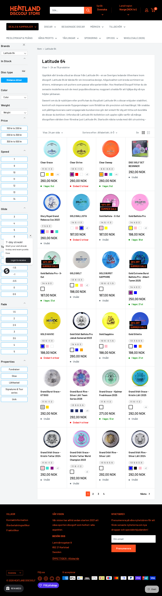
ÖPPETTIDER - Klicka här (65, 558)
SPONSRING (90, 37)
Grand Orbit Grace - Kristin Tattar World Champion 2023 (80, 456)
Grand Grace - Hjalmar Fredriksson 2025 (110, 393)
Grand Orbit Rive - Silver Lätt (108, 454)
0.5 (14, 294)
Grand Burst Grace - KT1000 (50, 393)
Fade (4, 304)
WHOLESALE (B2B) (134, 37)
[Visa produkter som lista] (148, 132)
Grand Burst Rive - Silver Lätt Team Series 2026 (79, 395)
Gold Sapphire (106, 334)
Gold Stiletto (135, 334)
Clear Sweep (105, 162)
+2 (87, 228)
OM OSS (110, 37)
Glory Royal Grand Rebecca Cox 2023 (50, 218)
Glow (14, 376)
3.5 (14, 338)
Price (4, 120)
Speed (5, 151)
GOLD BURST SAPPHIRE (106, 275)
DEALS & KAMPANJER (21, 26)
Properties (8, 361)
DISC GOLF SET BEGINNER (136, 164)
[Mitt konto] (146, 10)
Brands (5, 46)
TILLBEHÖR (115, 26)
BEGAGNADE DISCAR (73, 26)
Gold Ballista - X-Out (109, 216)
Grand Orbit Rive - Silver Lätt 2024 (138, 454)
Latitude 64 (9, 53)
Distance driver (14, 80)
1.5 (14, 311)
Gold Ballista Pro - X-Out (51, 275)
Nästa (143, 493)
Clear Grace (46, 162)
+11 (87, 411)
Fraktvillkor (12, 530)
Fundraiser (14, 369)
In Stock (6, 61)
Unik (14, 399)
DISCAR (48, 26)
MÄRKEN (95, 26)
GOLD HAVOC (47, 334)
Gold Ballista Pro (137, 216)
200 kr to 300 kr (14, 135)
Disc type (7, 72)
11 (14, 179)
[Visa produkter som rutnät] (143, 132)
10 (14, 172)
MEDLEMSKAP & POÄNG (19, 37)
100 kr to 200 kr (14, 128)
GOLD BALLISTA (78, 216)
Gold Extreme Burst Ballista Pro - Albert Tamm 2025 (139, 277)
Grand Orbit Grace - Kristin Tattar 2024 (50, 454)
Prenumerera (123, 548)
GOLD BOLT (76, 273)
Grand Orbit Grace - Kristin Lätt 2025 (139, 393)
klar (24, 45)
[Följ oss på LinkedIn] (58, 578)
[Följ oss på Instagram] (46, 578)
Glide (4, 209)
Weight (5, 105)
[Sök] (88, 10)
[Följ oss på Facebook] (40, 578)
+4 (58, 174)
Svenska (12, 572)
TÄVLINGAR (68, 37)
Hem (39, 48)
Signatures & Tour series (14, 391)
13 (14, 192)
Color (4, 90)
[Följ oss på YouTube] (52, 578)
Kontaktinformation (17, 519)
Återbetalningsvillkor (18, 525)
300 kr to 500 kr (14, 141)
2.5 (14, 325)
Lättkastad (14, 382)
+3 (87, 174)
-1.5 (14, 267)
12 (14, 185)
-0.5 (14, 281)
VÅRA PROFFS (45, 37)
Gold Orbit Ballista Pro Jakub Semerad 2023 (81, 336)
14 (14, 199)
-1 (14, 274)
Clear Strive (76, 162)
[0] (153, 10)
